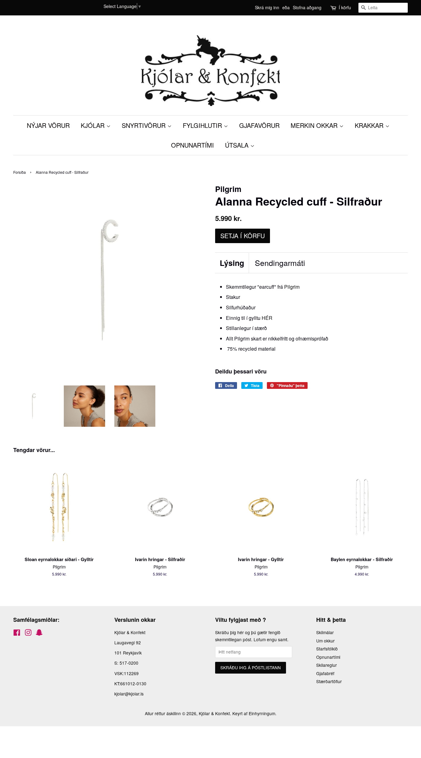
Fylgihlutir (203, 125)
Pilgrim (292, 286)
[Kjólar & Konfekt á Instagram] (28, 633)
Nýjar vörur (48, 125)
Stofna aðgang (307, 7)
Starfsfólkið (327, 649)
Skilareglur (326, 665)
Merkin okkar (315, 125)
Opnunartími (328, 657)
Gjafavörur (259, 125)
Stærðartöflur (329, 681)
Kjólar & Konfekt (214, 713)
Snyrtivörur (144, 125)
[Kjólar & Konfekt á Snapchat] (39, 633)
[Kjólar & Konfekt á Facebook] (16, 633)
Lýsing (232, 263)
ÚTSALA (237, 145)
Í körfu (345, 7)
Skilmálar (325, 632)
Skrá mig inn (267, 7)
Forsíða (19, 172)
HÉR (267, 317)
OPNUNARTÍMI (192, 145)
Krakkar (370, 125)
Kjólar (93, 125)
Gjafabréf (325, 673)
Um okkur (325, 641)
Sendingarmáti (280, 262)
